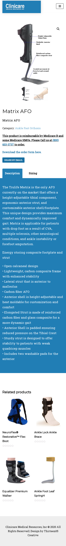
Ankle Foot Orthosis (28, 128)
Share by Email (13, 160)
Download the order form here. (21, 152)
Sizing (33, 173)
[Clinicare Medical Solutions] (15, 7)
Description (12, 173)
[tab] (12, 173)
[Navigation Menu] (60, 6)
